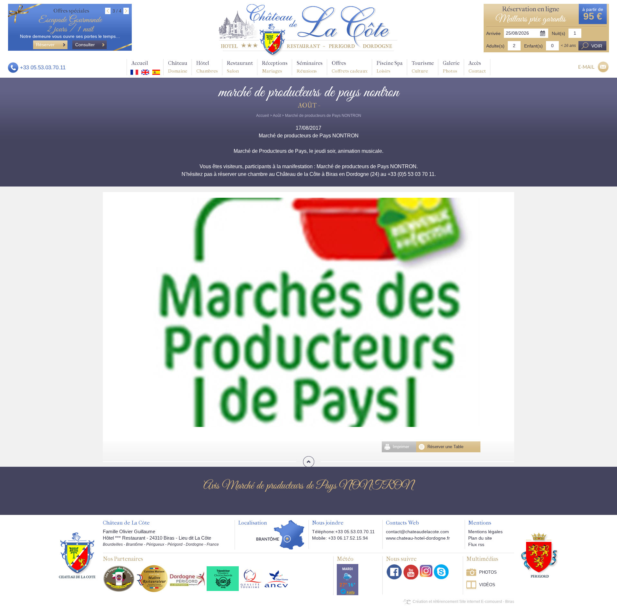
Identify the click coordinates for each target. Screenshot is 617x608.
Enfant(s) (533, 46)
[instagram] (426, 570)
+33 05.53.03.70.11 (43, 68)
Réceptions (275, 67)
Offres (350, 67)
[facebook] (394, 571)
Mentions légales (485, 531)
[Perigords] (540, 554)
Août (277, 115)
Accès (477, 67)
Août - (308, 105)
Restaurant (240, 67)
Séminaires (310, 67)
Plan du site (480, 538)
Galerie (451, 67)
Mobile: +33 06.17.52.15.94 (340, 538)
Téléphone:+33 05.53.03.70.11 (343, 531)
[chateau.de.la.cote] (441, 571)
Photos (488, 572)
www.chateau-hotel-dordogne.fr (418, 538)
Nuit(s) (558, 33)
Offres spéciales (71, 11)
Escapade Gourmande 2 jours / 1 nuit (70, 24)
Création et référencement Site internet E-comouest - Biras (463, 601)
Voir (596, 45)
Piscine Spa (390, 67)
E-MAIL (586, 67)
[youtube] (410, 571)
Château (177, 67)
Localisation (252, 523)
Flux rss (476, 544)
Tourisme (423, 67)
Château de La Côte (126, 523)
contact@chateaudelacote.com (417, 531)
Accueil (139, 63)
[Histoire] (77, 555)
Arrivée (493, 33)
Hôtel (207, 67)
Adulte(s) (495, 46)
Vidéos (487, 584)
